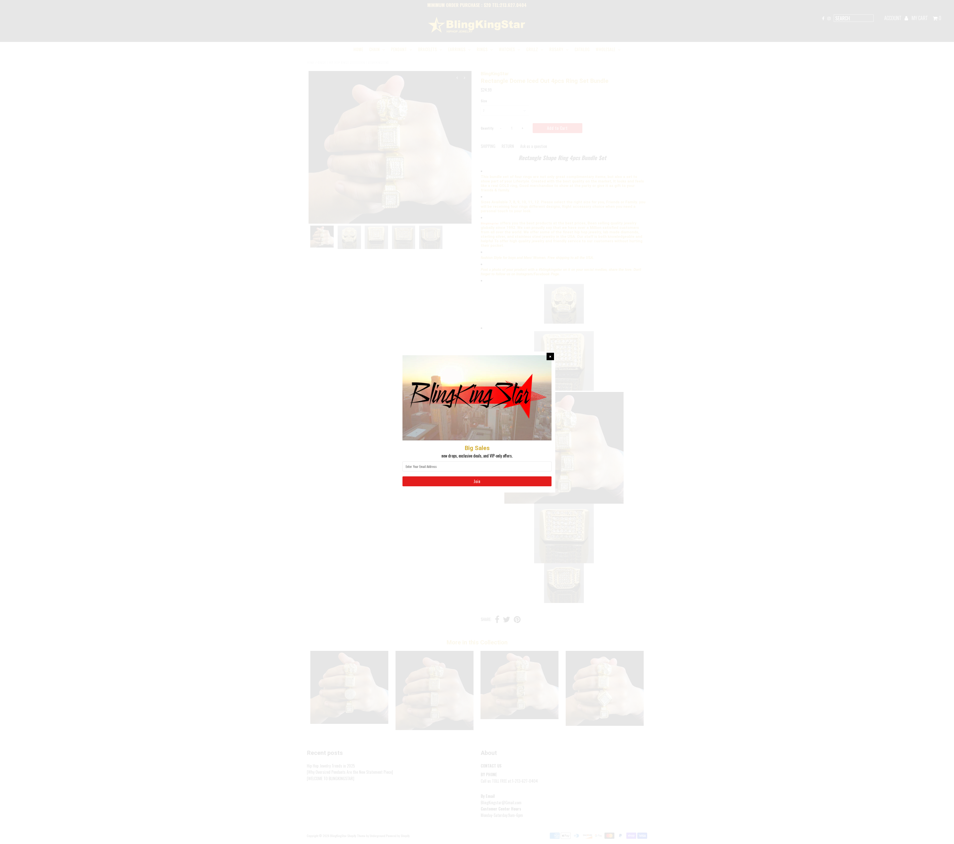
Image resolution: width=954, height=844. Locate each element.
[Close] (550, 356)
